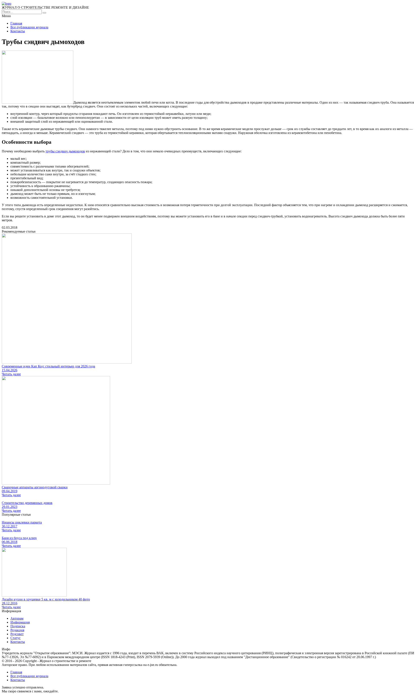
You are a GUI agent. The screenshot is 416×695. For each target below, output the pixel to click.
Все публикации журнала (29, 27)
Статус (15, 638)
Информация (20, 622)
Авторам (16, 618)
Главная (16, 23)
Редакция (17, 630)
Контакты (17, 31)
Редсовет (17, 634)
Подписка (17, 626)
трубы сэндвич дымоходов (65, 151)
